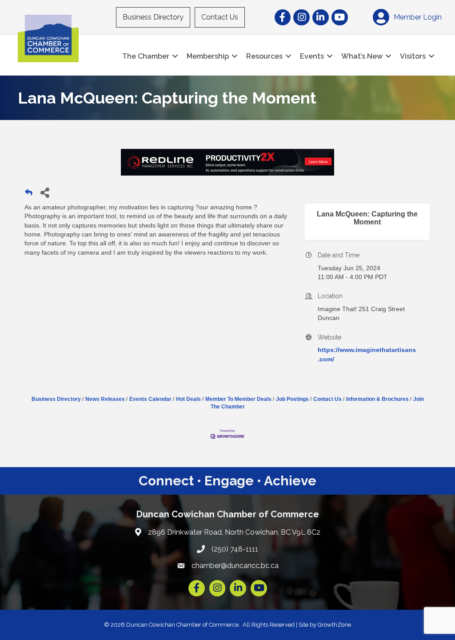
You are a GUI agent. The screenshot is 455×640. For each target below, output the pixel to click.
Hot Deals (188, 399)
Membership (208, 56)
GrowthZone (334, 624)
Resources (264, 56)
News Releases (105, 399)
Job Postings (292, 399)
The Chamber (145, 56)
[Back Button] (28, 195)
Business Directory (153, 17)
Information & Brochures (377, 399)
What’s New (362, 56)
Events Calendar (150, 399)
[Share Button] (45, 192)
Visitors (413, 56)
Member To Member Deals (238, 399)
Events (312, 56)
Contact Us (219, 17)
